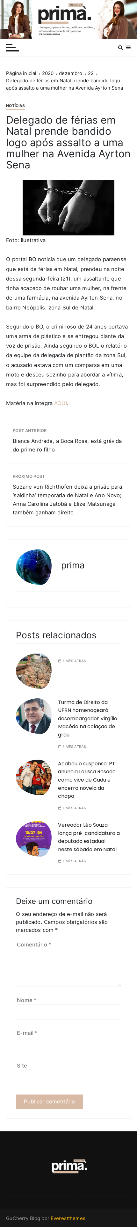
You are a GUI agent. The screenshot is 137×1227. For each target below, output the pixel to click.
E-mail (27, 1033)
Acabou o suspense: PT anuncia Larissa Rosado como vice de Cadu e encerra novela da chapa (87, 780)
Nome (27, 1000)
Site (22, 1065)
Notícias (15, 105)
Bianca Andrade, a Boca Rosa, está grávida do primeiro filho (67, 445)
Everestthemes (68, 1218)
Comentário (34, 944)
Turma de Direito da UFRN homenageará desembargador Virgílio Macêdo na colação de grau (87, 718)
